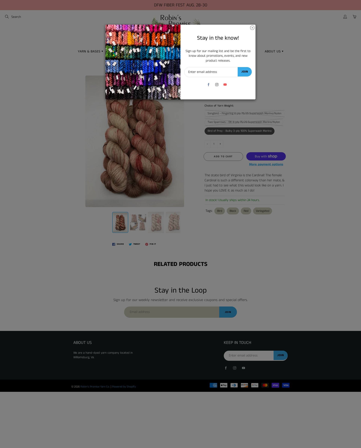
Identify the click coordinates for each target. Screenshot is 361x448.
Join (244, 72)
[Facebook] (208, 84)
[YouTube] (225, 84)
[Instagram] (216, 84)
